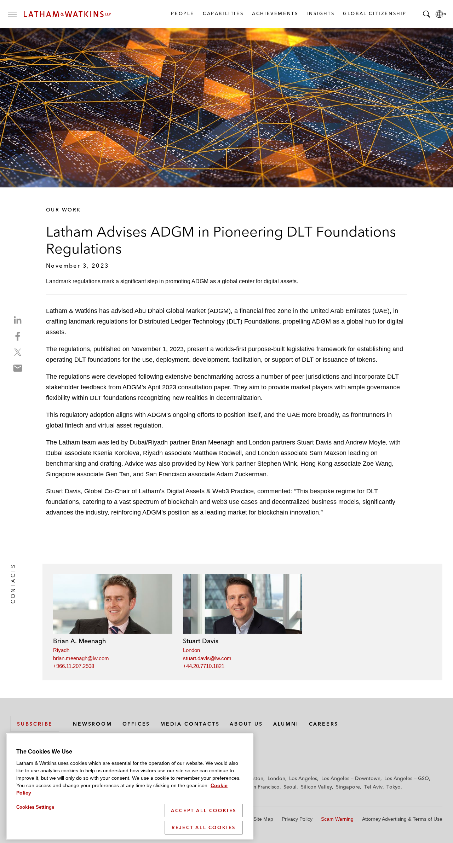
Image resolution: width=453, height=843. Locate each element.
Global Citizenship (374, 13)
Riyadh (61, 650)
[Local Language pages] (441, 14)
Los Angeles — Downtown (350, 778)
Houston (253, 778)
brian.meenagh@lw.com (81, 658)
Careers (324, 724)
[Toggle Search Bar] (426, 14)
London (191, 650)
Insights (320, 13)
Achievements (274, 13)
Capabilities (223, 13)
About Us (246, 724)
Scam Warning (337, 819)
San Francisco (264, 787)
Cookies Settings (35, 807)
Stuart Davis (200, 641)
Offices (136, 724)
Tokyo (393, 787)
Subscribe (35, 724)
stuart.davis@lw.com (207, 658)
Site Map (263, 819)
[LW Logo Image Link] (67, 14)
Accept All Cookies (203, 810)
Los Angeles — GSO (406, 778)
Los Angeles (303, 778)
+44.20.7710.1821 (203, 666)
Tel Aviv (373, 787)
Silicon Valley (316, 787)
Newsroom (92, 724)
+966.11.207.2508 (73, 666)
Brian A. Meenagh (79, 641)
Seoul (290, 787)
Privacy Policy (297, 819)
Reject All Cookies (204, 827)
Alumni (286, 724)
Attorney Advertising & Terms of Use (402, 819)
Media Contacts (189, 724)
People (182, 13)
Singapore (348, 787)
